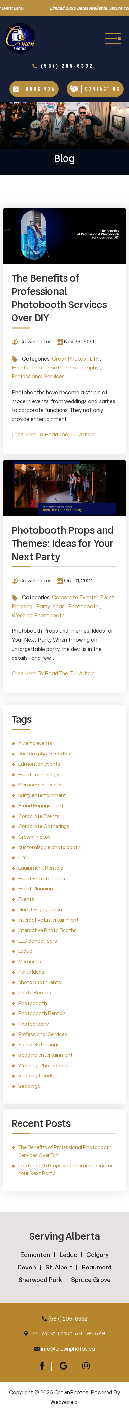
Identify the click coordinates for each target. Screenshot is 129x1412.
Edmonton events (39, 763)
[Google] (63, 1365)
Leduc (25, 950)
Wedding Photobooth (38, 615)
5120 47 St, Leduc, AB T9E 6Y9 (67, 1333)
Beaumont (97, 1267)
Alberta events (35, 743)
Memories (29, 961)
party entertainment (42, 795)
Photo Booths (34, 992)
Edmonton (35, 1254)
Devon (27, 1267)
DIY (94, 358)
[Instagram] (86, 1365)
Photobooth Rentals (42, 1013)
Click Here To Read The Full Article (53, 434)
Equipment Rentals (40, 867)
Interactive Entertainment (48, 919)
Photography (82, 367)
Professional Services (38, 376)
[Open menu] (113, 38)
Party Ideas (50, 606)
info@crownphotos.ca (68, 1348)
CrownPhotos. (71, 1392)
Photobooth (47, 367)
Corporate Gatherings (43, 826)
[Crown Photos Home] (19, 38)
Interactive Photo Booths (47, 930)
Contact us (103, 88)
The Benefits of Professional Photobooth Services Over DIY (59, 298)
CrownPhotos (69, 358)
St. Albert (58, 1267)
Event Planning (35, 888)
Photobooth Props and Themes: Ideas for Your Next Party (63, 543)
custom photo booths (44, 753)
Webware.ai (64, 1402)
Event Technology (38, 774)
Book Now (41, 88)
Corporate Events (74, 597)
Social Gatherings (39, 1044)
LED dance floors (37, 940)
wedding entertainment (45, 1054)
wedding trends (36, 1075)
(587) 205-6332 (67, 1318)
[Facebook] (42, 1365)
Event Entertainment (42, 878)
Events (20, 367)
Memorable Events (40, 784)
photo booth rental (40, 982)
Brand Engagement (41, 805)
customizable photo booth (49, 847)
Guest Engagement (41, 909)
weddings (29, 1086)
